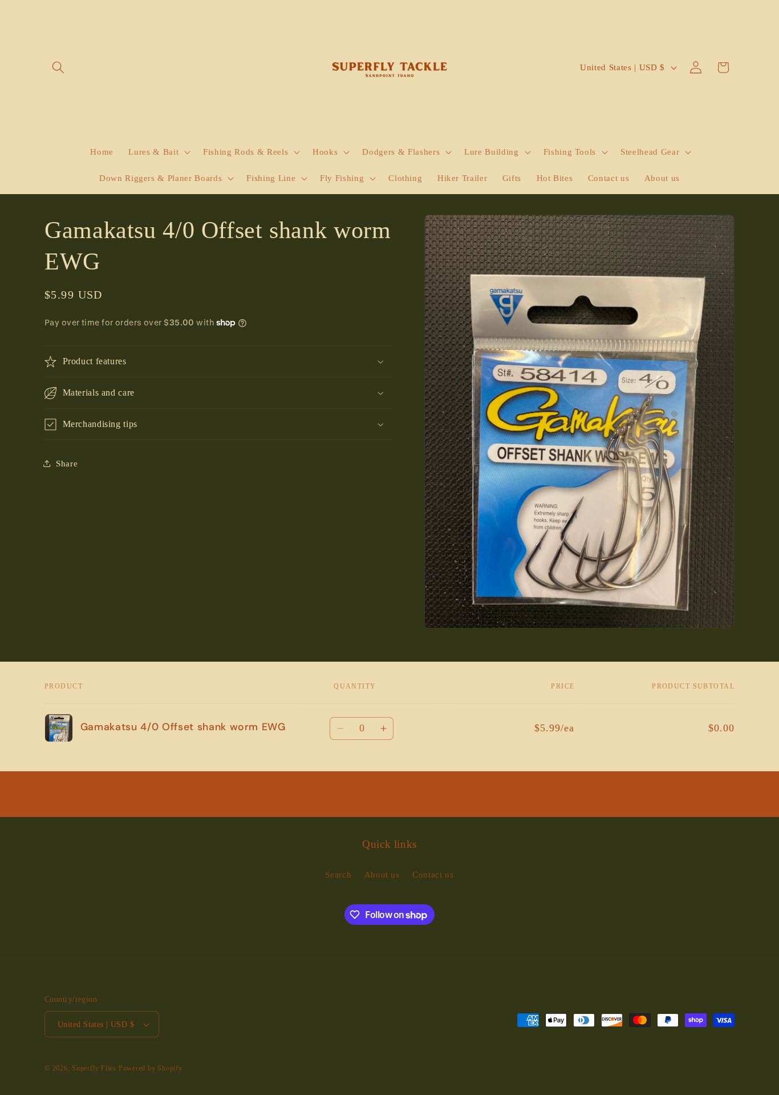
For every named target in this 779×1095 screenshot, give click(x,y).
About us (382, 874)
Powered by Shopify (150, 1068)
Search (338, 874)
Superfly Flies (94, 1068)
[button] (58, 67)
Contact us (433, 874)
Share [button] (67, 463)
